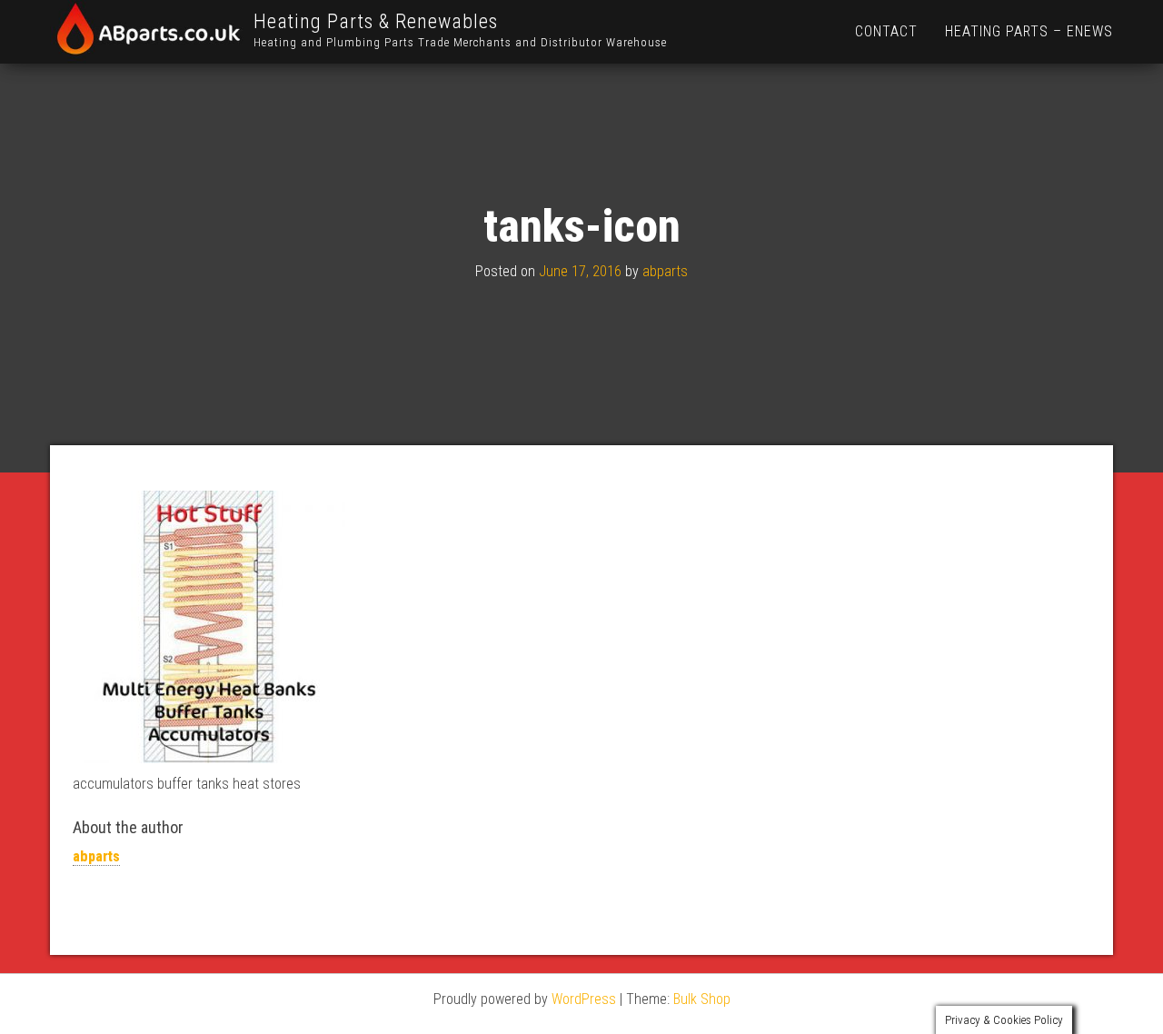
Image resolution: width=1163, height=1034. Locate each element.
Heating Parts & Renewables (375, 21)
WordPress (584, 999)
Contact (886, 31)
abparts (665, 271)
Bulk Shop (702, 999)
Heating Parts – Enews (1029, 31)
